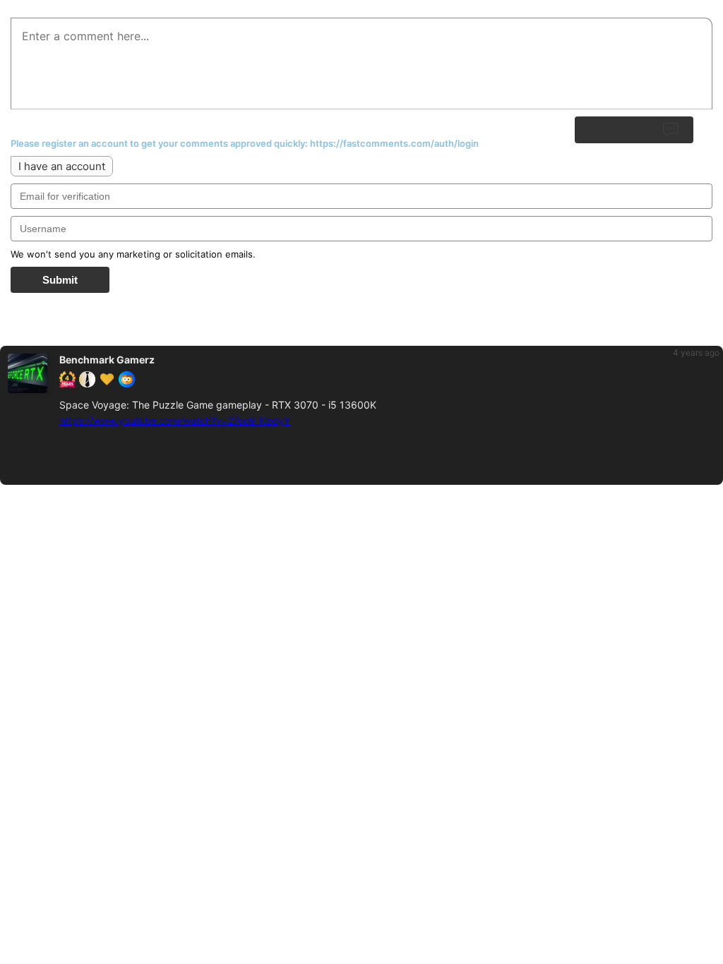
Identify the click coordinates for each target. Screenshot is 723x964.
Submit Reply (622, 129)
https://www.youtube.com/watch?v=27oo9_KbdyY (174, 420)
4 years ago (696, 352)
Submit (60, 280)
